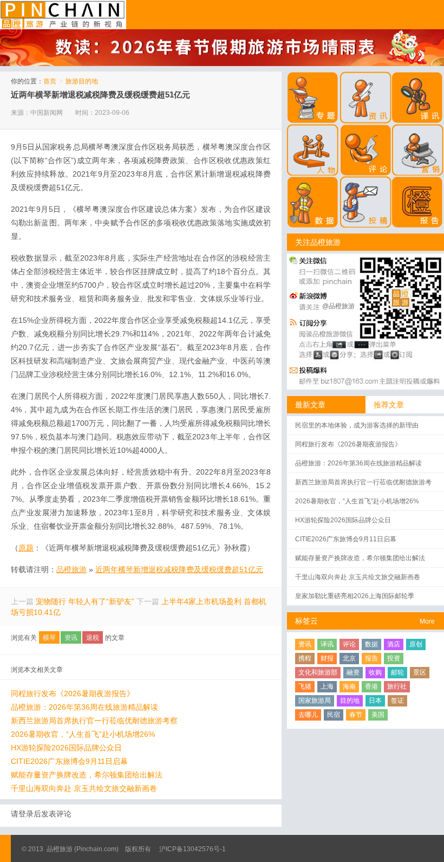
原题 (26, 547)
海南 (349, 686)
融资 (353, 672)
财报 (327, 658)
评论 (349, 644)
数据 (371, 644)
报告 (371, 658)
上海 (327, 686)
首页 (49, 81)
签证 (397, 700)
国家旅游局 (314, 700)
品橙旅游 (63, 14)
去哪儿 (308, 714)
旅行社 (397, 686)
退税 (92, 637)
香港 (371, 686)
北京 (349, 658)
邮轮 (397, 672)
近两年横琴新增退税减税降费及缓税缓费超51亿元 (100, 94)
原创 (415, 644)
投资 (393, 658)
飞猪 (304, 686)
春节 (355, 714)
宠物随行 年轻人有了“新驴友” (85, 601)
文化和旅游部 (317, 672)
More (427, 621)
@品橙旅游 (338, 306)
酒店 (393, 644)
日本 (375, 700)
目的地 (350, 700)
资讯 (70, 637)
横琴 (49, 637)
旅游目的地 (82, 81)
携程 (304, 658)
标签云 (306, 621)
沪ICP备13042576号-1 (192, 849)
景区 (419, 672)
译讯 (327, 644)
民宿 (333, 714)
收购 (375, 672)
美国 (377, 714)
